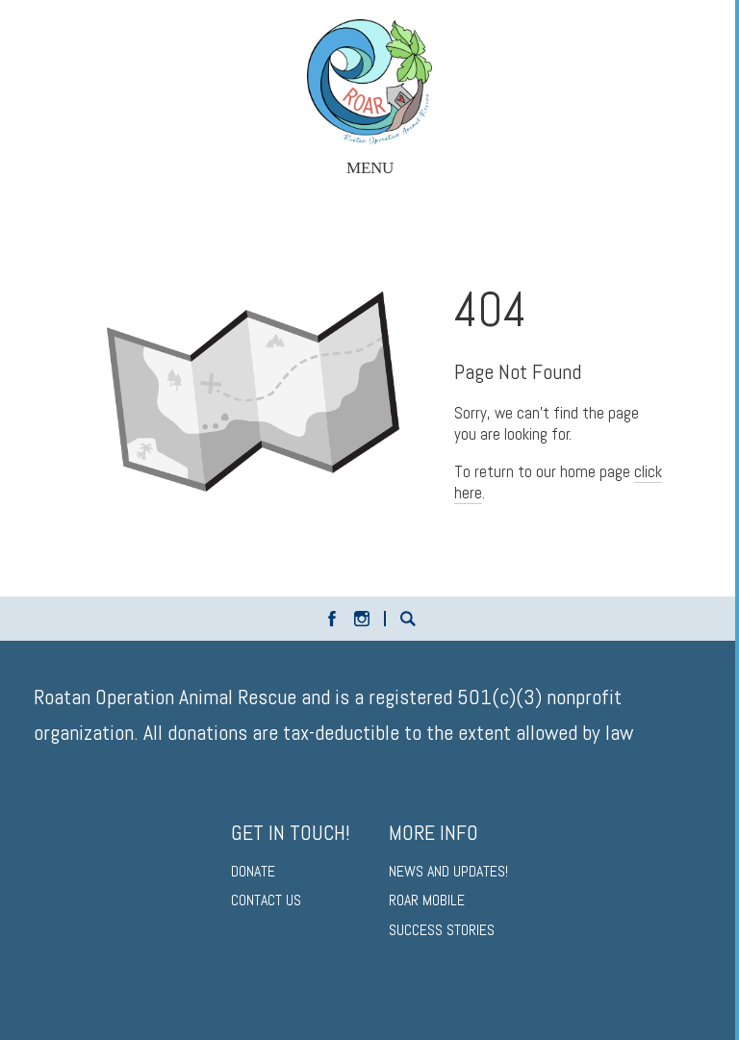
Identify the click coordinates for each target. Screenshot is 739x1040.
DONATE (253, 871)
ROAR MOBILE (427, 900)
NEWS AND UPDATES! (448, 871)
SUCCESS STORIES (442, 930)
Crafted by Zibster (369, 1014)
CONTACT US (266, 900)
